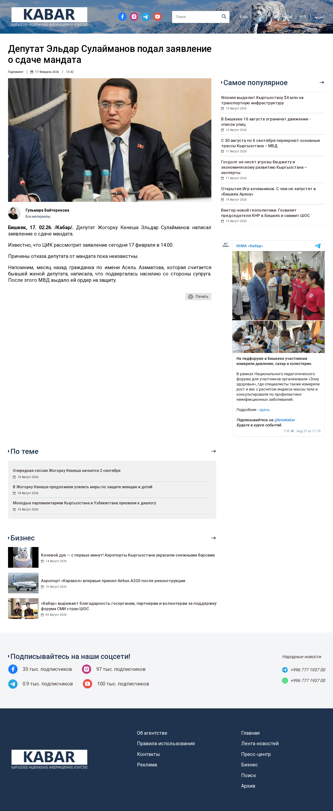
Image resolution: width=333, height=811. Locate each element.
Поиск (248, 775)
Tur (289, 16)
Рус (260, 16)
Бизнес (249, 765)
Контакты (148, 754)
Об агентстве (152, 733)
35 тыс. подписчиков (47, 669)
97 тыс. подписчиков (121, 669)
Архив (248, 786)
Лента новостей (260, 743)
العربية (319, 16)
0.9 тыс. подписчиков (48, 684)
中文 (303, 16)
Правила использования (166, 743)
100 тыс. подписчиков (123, 684)
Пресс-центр (256, 754)
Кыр (244, 16)
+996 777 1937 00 (307, 669)
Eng (277, 16)
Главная (250, 733)
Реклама (147, 765)
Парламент (15, 71)
